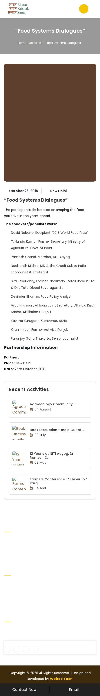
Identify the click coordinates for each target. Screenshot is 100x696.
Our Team (60, 591)
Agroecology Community (51, 404)
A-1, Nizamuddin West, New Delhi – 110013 (39, 630)
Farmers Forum (16, 606)
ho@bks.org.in (18, 638)
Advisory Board (16, 591)
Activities (35, 43)
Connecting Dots (18, 598)
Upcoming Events (66, 584)
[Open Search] (83, 9)
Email (74, 689)
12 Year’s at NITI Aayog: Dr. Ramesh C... (52, 455)
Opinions (59, 598)
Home (22, 43)
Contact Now (24, 689)
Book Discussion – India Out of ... (57, 429)
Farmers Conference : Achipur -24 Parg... (59, 481)
